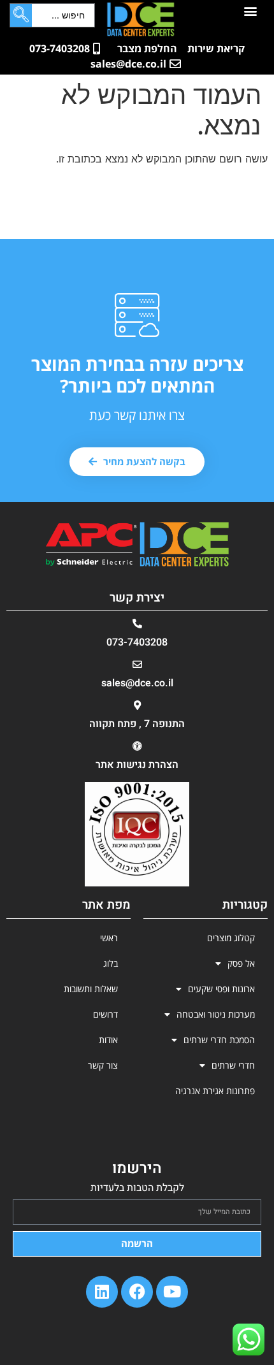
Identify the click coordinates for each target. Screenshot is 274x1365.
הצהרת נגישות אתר (137, 764)
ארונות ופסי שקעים (221, 989)
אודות (108, 1040)
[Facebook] (137, 1292)
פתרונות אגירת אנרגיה (215, 1091)
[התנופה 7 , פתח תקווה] (137, 705)
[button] (250, 10)
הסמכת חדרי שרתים (219, 1040)
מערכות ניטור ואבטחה (216, 1014)
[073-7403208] (137, 623)
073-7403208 (137, 642)
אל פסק (241, 963)
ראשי (109, 938)
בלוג (110, 963)
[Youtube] (172, 1292)
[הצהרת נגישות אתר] (137, 746)
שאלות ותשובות (91, 989)
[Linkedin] (102, 1292)
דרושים (105, 1014)
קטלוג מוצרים (231, 938)
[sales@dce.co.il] (137, 664)
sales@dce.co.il (137, 683)
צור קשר (103, 1065)
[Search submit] (21, 15)
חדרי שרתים (233, 1065)
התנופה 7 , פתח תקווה (137, 724)
